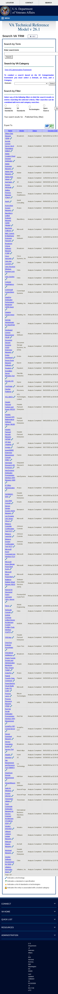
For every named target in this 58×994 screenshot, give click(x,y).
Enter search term (12, 50)
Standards (21, 109)
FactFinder (9, 386)
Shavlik (7, 754)
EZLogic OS (9, 381)
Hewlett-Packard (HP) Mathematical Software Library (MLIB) (10, 419)
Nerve (7, 606)
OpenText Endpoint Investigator (9, 645)
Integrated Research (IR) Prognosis (10, 465)
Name (10, 131)
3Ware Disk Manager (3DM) (9, 136)
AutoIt (7, 201)
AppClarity (8, 182)
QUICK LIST (6, 919)
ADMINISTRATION (9, 935)
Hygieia (7, 447)
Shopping (8, 757)
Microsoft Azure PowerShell (9, 574)
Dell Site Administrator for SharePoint (10, 322)
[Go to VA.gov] (17, 11)
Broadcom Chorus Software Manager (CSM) (8, 248)
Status (35, 131)
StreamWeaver (10, 783)
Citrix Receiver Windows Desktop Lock (10, 269)
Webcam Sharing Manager (8, 844)
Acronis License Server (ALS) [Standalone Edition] (9, 146)
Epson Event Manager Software (9, 363)
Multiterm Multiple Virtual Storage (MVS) (10, 582)
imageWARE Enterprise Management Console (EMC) (9, 455)
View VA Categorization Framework (18, 70)
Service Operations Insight (9, 744)
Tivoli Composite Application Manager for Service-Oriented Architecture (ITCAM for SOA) (9, 813)
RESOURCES (7, 927)
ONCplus (8, 637)
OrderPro (8, 673)
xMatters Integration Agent (8, 869)
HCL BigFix (9, 397)
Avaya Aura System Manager (9, 208)
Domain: (8, 83)
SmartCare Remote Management (9, 775)
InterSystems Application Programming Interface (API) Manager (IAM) (10, 475)
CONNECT (6, 904)
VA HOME (5, 911)
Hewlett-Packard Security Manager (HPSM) (8, 434)
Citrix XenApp (9, 277)
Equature (8, 368)
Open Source (46, 109)
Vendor (21, 131)
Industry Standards (9, 109)
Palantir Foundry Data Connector (9, 678)
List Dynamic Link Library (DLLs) (9, 518)
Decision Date (52, 131)
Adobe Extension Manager (8, 166)
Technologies (34, 109)
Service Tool (9, 749)
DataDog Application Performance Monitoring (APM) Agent (9, 302)
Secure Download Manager (8, 736)
